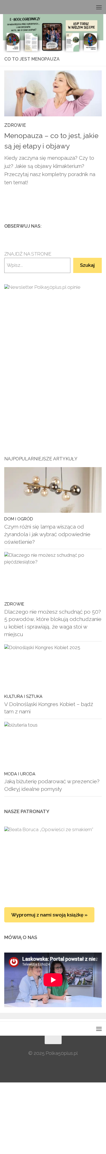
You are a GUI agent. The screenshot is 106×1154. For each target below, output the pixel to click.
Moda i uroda (19, 773)
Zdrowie (15, 125)
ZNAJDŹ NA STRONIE (27, 254)
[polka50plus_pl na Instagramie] (80, 226)
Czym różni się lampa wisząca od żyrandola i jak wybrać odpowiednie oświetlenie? (47, 534)
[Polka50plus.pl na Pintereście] (89, 226)
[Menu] (99, 7)
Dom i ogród (18, 518)
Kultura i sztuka (23, 696)
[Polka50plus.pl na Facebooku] (71, 226)
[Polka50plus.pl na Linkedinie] (98, 226)
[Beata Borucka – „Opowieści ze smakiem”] (53, 861)
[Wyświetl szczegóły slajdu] (53, 353)
